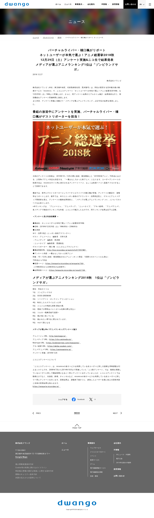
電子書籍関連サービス (98, 468)
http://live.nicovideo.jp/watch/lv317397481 (66, 250)
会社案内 (91, 4)
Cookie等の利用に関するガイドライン (31, 468)
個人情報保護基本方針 (24, 464)
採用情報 (115, 4)
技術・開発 (94, 476)
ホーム (58, 4)
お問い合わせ (130, 4)
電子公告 (119, 459)
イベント (93, 456)
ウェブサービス (95, 448)
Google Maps (21, 457)
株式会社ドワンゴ (22, 443)
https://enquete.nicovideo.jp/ (46, 386)
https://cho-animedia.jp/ (60, 339)
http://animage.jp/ (57, 336)
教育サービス (95, 460)
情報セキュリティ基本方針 (26, 474)
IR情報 (104, 4)
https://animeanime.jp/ (60, 349)
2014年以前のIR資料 (123, 462)
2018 (59, 37)
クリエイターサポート (98, 452)
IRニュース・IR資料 (123, 454)
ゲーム (92, 464)
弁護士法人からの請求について (28, 478)
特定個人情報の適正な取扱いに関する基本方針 (34, 471)
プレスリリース (48, 37)
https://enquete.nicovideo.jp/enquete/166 (64, 263)
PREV (38, 413)
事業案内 (78, 4)
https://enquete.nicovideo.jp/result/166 (67, 270)
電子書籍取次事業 (96, 472)
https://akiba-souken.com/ (60, 346)
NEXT (115, 413)
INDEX (77, 413)
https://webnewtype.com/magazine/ (62, 343)
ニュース (68, 4)
